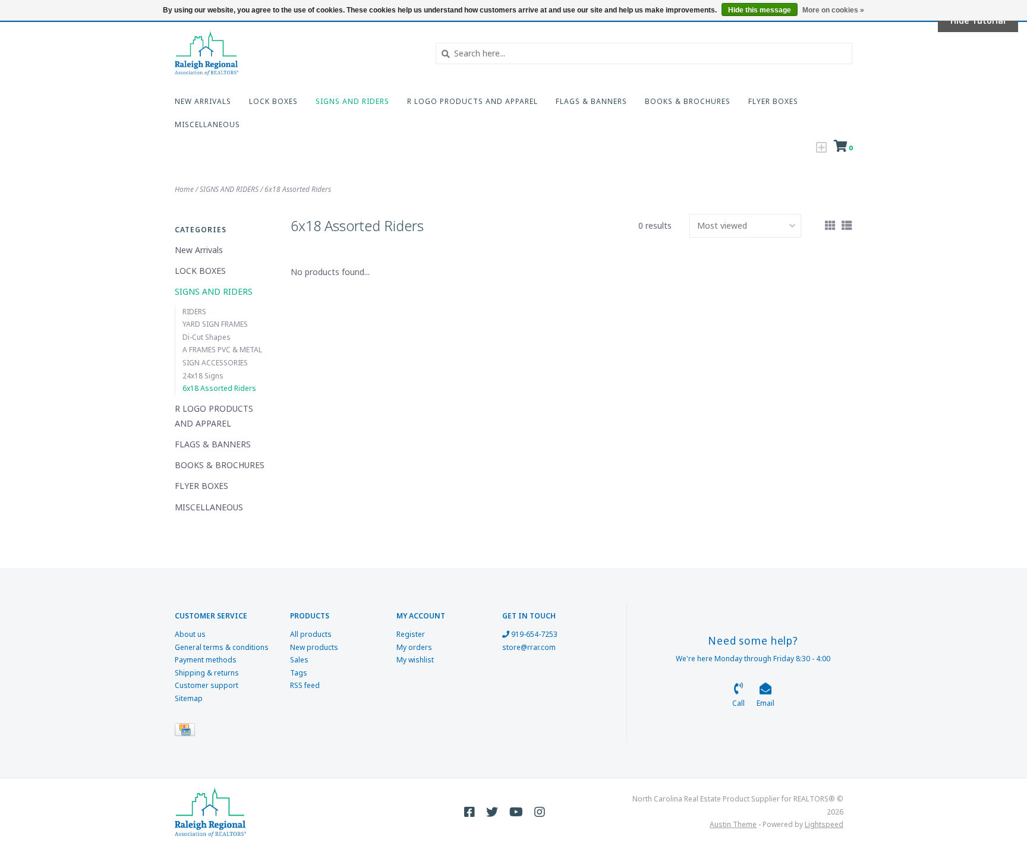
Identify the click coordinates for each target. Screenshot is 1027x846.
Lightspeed (824, 824)
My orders (414, 647)
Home (184, 189)
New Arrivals (203, 101)
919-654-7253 (533, 634)
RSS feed (305, 685)
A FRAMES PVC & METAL (222, 350)
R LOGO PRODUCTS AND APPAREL (472, 101)
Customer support (206, 685)
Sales (299, 660)
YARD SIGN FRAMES (215, 324)
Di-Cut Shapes (206, 337)
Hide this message (759, 10)
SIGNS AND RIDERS (352, 101)
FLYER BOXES (773, 101)
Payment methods (206, 660)
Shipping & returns (207, 673)
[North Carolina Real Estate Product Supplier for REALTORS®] (296, 53)
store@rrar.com (529, 647)
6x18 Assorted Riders (297, 189)
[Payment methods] (187, 732)
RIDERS (194, 312)
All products (311, 634)
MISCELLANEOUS (207, 124)
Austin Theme (733, 824)
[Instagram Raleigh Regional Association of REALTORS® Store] (540, 812)
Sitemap (189, 698)
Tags (298, 673)
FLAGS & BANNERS (591, 101)
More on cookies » (833, 10)
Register (410, 634)
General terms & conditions (222, 647)
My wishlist (415, 660)
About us (190, 634)
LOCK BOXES (273, 101)
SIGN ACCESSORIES (215, 363)
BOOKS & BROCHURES (687, 101)
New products (314, 647)
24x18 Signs (202, 376)
